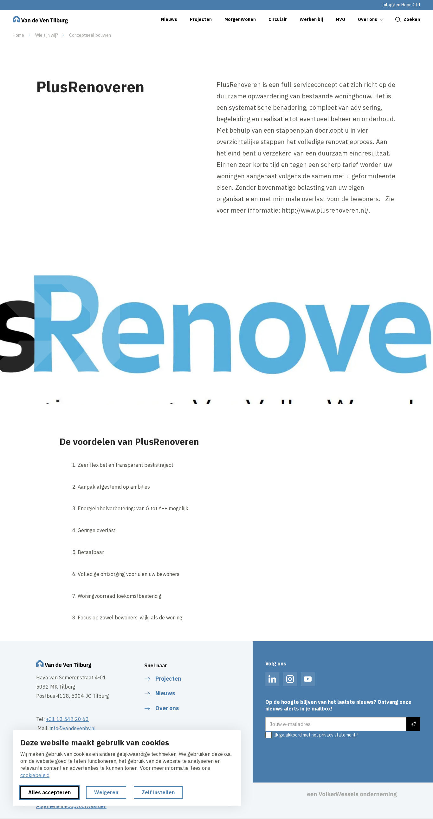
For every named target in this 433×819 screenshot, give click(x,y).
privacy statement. (338, 735)
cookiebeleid (34, 775)
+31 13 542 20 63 (67, 719)
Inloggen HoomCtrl (401, 5)
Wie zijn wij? (46, 35)
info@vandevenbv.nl (73, 728)
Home (18, 35)
